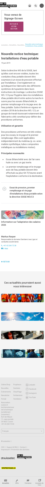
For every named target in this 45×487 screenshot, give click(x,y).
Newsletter (5, 395)
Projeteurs (17, 385)
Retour (6, 262)
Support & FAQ (12, 447)
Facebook (32, 389)
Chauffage (17, 392)
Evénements (6, 392)
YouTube (32, 397)
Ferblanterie (17, 395)
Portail (3, 399)
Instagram (33, 393)
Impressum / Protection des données (15, 450)
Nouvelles (5, 388)
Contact (23, 447)
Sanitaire (16, 388)
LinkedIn (32, 385)
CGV (3, 447)
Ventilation (17, 399)
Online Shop (5, 385)
